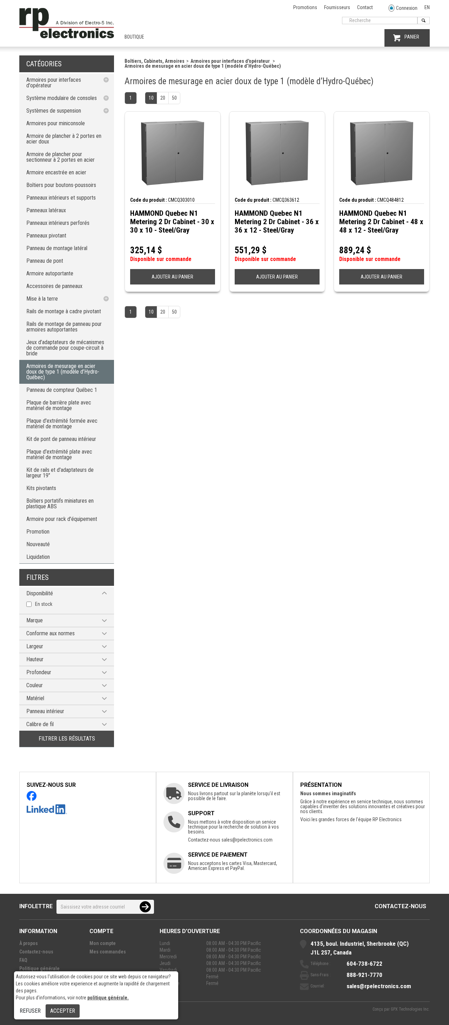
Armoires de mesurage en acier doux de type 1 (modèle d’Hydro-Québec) (62, 372)
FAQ (23, 960)
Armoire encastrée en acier (56, 172)
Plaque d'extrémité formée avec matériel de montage (62, 423)
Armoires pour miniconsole (55, 123)
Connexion (406, 8)
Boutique (134, 37)
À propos (28, 943)
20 (162, 97)
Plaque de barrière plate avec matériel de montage (58, 405)
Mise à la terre (42, 298)
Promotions (305, 7)
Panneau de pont (44, 260)
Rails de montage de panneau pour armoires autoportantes (64, 327)
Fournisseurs (337, 7)
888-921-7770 (364, 974)
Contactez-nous (400, 906)
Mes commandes (107, 951)
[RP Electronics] (66, 36)
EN (427, 7)
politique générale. (108, 997)
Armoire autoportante (49, 273)
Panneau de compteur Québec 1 (61, 390)
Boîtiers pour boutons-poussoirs (61, 185)
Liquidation (38, 557)
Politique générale (39, 968)
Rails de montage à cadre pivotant (63, 311)
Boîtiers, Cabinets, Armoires (155, 61)
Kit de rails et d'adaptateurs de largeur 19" (60, 473)
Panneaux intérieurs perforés (57, 223)
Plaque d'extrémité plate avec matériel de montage (59, 454)
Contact (365, 7)
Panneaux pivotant (46, 235)
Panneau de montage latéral (56, 248)
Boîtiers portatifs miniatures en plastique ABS (60, 503)
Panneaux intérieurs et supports (61, 197)
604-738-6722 (364, 963)
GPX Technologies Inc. (410, 1009)
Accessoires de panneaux (54, 286)
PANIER (411, 37)
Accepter (62, 1010)
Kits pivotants (41, 488)
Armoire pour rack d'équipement (61, 519)
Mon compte (102, 943)
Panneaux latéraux (46, 210)
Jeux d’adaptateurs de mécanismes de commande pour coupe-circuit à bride (65, 348)
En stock (43, 604)
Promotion (37, 531)
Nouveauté (38, 544)
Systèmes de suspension (53, 110)
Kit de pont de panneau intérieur (61, 439)
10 (151, 97)
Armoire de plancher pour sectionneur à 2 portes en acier (60, 157)
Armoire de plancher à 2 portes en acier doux (63, 139)
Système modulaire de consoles (61, 98)
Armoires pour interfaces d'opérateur (53, 82)
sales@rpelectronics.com (247, 840)
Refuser (30, 1010)
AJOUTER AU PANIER (172, 277)
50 (174, 97)
